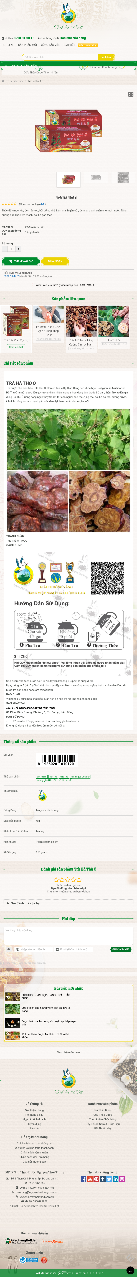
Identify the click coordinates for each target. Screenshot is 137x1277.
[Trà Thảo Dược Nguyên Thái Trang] (42, 795)
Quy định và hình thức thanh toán (34, 1148)
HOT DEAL (8, 45)
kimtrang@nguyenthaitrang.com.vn (37, 1192)
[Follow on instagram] (122, 1181)
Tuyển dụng (34, 1124)
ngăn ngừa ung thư (80, 777)
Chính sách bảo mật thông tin (34, 1143)
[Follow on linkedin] (116, 1181)
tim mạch (42, 777)
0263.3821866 (37, 1183)
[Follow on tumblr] (103, 1181)
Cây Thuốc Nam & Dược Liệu (103, 1124)
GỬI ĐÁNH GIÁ (121, 949)
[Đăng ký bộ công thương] (29, 1260)
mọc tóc (64, 777)
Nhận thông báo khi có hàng (50, 339)
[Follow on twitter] (109, 1181)
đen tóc (53, 777)
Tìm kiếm (105, 57)
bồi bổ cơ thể (65, 780)
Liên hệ (34, 1128)
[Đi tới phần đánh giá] (42, 204)
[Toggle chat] (130, 1270)
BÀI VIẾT (70, 45)
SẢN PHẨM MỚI (27, 45)
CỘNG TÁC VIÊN (50, 45)
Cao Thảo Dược (102, 1114)
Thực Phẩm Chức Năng (102, 1119)
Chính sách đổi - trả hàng (34, 1157)
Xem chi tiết (16, 347)
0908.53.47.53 (12, 276)
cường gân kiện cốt (46, 780)
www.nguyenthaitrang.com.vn (37, 1197)
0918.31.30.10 (24, 38)
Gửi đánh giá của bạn (26, 903)
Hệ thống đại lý (34, 1114)
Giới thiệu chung (34, 1110)
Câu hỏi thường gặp (34, 1161)
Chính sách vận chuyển (34, 1152)
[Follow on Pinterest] (96, 1181)
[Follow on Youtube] (90, 1181)
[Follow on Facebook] (84, 1181)
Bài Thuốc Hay (102, 1128)
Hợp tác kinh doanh (34, 1119)
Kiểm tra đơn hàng (88, 45)
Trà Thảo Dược (102, 1110)
